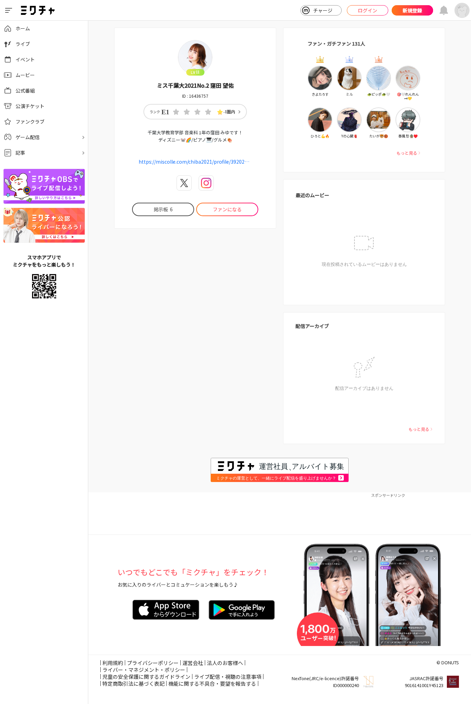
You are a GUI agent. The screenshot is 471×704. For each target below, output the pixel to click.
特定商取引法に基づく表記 (133, 683)
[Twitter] (184, 183)
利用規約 (112, 662)
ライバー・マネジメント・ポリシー (143, 669)
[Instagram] (206, 183)
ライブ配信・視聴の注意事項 (227, 676)
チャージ (322, 10)
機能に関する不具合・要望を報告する (212, 683)
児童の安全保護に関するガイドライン (146, 676)
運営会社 (192, 662)
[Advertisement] (279, 513)
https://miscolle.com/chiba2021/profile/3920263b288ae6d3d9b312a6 (195, 161)
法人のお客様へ (225, 662)
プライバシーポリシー (153, 662)
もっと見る (407, 153)
